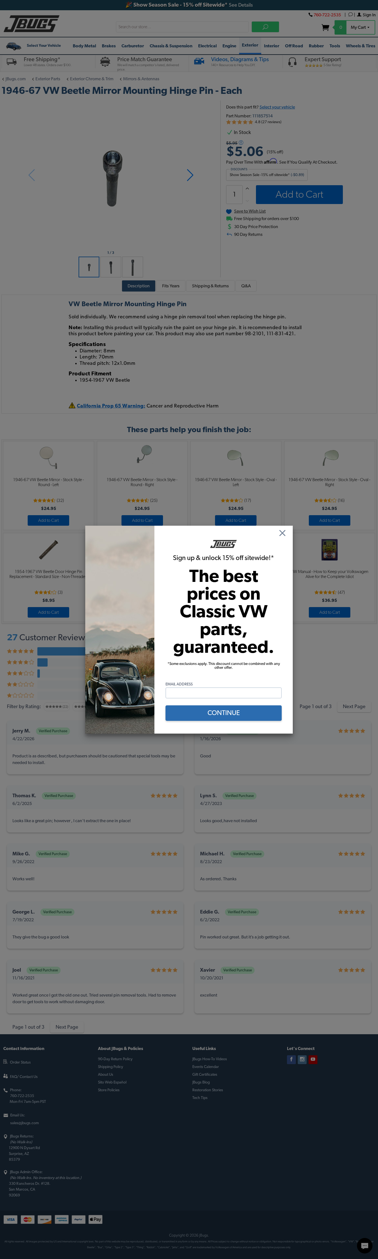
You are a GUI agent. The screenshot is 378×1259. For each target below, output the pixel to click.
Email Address (179, 684)
